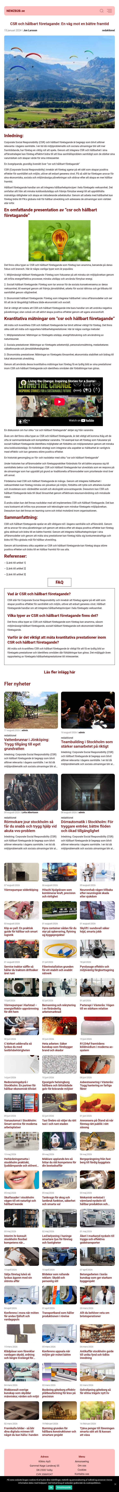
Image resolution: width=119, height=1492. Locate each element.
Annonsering (82, 1461)
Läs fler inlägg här (59, 672)
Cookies (82, 1469)
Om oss (82, 1465)
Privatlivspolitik (64, 1487)
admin (25, 730)
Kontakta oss (82, 1474)
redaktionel (108, 30)
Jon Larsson (30, 30)
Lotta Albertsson (30, 812)
